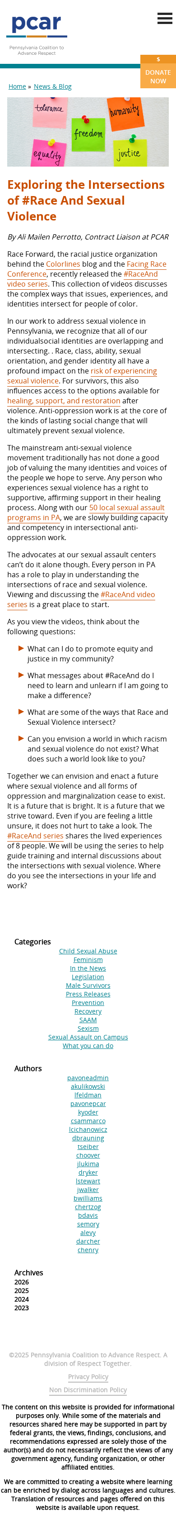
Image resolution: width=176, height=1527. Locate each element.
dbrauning (88, 1138)
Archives (28, 1273)
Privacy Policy (88, 1376)
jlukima (88, 1163)
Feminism (88, 959)
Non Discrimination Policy (88, 1389)
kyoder (88, 1112)
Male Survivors (88, 985)
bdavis (88, 1215)
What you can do (88, 1045)
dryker (88, 1172)
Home (17, 86)
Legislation (88, 976)
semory (88, 1224)
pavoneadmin (88, 1077)
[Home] (36, 59)
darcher (88, 1241)
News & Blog (53, 86)
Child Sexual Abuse (88, 951)
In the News (88, 968)
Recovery (88, 1011)
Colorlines (63, 264)
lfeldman (88, 1095)
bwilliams (88, 1198)
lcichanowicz (88, 1129)
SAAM (88, 1019)
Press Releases (88, 994)
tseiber (88, 1146)
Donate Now (158, 70)
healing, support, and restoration (63, 401)
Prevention (88, 1002)
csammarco (88, 1120)
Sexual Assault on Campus (88, 1037)
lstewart (88, 1181)
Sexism (88, 1028)
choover (88, 1155)
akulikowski (88, 1086)
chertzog (88, 1206)
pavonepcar (88, 1103)
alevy (88, 1232)
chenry (88, 1249)
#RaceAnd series (35, 836)
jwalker (88, 1189)
